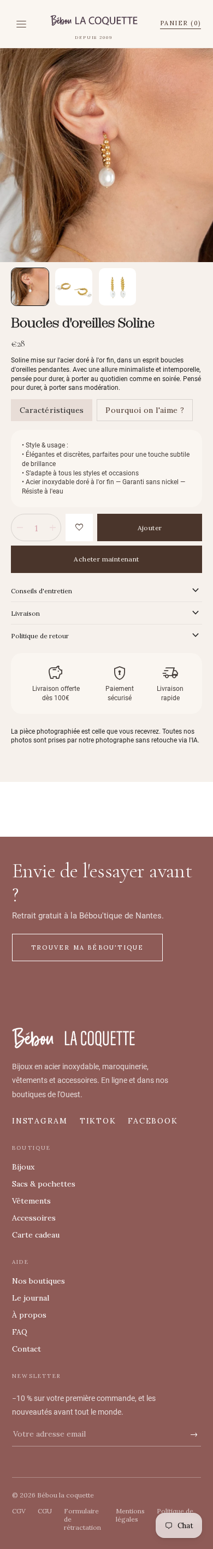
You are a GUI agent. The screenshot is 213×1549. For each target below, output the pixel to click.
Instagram (40, 1121)
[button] (30, 287)
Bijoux (23, 1167)
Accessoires (34, 1218)
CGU (45, 1511)
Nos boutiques (38, 1281)
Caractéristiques (52, 410)
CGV (19, 1511)
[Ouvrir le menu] (21, 24)
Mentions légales (130, 1515)
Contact (26, 1349)
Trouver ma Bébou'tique (87, 947)
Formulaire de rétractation (82, 1519)
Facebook (152, 1121)
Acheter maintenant (106, 559)
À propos (29, 1315)
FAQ (19, 1332)
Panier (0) (180, 23)
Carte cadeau (36, 1235)
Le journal (30, 1298)
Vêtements (31, 1201)
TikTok (98, 1121)
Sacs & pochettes (43, 1184)
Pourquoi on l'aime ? (144, 410)
